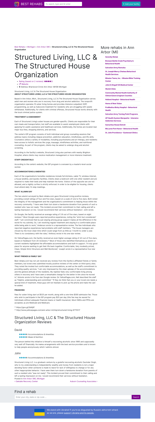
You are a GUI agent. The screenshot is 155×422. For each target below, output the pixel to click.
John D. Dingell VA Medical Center (119, 85)
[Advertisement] (77, 25)
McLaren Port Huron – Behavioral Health (121, 129)
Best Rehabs (31, 4)
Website (24, 84)
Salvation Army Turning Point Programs (121, 114)
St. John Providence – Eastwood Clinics (121, 133)
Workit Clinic (110, 89)
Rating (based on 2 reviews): (31, 81)
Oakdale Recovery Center (26, 381)
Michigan (31, 47)
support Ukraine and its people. (79, 413)
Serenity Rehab (111, 57)
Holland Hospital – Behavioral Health (120, 99)
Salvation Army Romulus (115, 68)
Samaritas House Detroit (115, 125)
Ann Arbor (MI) (43, 47)
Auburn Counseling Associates (83, 381)
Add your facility (131, 3)
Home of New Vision (113, 103)
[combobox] (63, 4)
